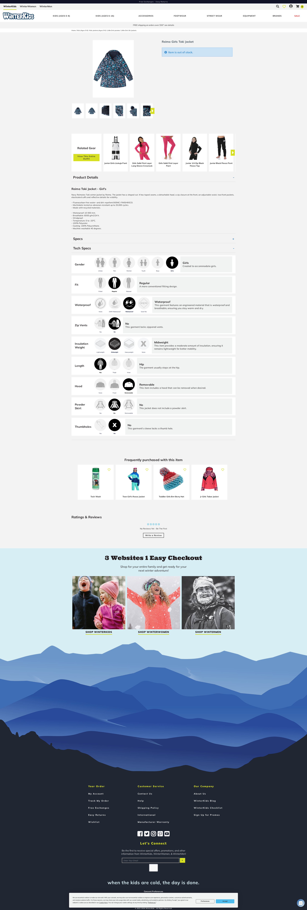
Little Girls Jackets (113, 30)
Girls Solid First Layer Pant (168, 164)
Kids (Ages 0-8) (61, 16)
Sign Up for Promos (207, 815)
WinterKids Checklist (208, 807)
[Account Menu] (291, 6)
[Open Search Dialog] (277, 6)
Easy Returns (97, 815)
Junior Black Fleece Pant (221, 163)
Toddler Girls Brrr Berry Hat (171, 496)
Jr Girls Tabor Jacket (209, 496)
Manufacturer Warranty (153, 822)
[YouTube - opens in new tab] (166, 833)
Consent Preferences (153, 891)
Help (141, 800)
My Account (96, 793)
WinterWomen (28, 6)
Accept (225, 901)
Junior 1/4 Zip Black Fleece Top (195, 164)
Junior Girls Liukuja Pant (115, 163)
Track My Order (98, 800)
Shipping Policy (148, 807)
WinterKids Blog (205, 800)
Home (73, 30)
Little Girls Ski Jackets (128, 30)
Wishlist (94, 822)
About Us (200, 793)
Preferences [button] (152, 903)
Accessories (146, 16)
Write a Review (153, 535)
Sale (297, 16)
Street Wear (214, 16)
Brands (277, 16)
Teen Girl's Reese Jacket (134, 496)
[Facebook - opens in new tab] (140, 833)
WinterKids (9, 6)
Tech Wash (96, 496)
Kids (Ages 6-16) (105, 16)
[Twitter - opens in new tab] (146, 833)
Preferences (205, 901)
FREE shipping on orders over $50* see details (153, 25)
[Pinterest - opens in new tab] (160, 833)
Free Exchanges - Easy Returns (153, 2)
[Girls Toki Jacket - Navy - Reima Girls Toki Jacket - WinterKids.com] (78, 109)
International (147, 815)
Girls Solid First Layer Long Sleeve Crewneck (141, 164)
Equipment (249, 16)
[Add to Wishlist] (109, 468)
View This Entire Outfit (86, 157)
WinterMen (46, 6)
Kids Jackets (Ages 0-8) (97, 30)
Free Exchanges (98, 807)
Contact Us (145, 793)
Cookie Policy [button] (103, 903)
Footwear (180, 16)
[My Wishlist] (284, 6)
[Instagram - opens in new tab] (153, 833)
